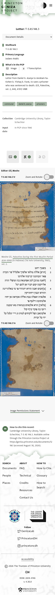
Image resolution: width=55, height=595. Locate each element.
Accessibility (27, 559)
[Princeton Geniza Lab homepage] (17, 516)
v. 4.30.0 (28, 581)
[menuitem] (9, 468)
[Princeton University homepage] (27, 590)
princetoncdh (29, 546)
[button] (12, 8)
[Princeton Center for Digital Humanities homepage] (37, 516)
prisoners (41, 104)
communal (9, 104)
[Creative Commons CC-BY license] (27, 573)
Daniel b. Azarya (25, 104)
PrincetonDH (29, 538)
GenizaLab (27, 531)
